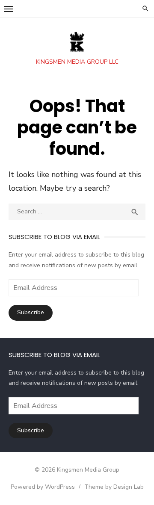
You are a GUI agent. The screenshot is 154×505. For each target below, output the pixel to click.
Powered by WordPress (43, 487)
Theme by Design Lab (114, 487)
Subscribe (30, 312)
